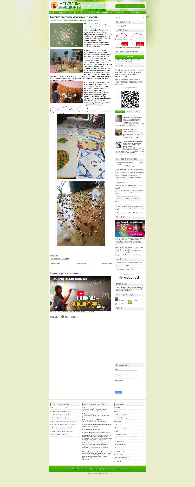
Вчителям (138, 6)
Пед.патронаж (94, 12)
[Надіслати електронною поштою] (51, 256)
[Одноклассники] (65, 258)
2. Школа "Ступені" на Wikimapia (60, 411)
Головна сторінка (81, 263)
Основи (62, 12)
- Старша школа (119, 441)
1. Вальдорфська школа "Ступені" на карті (63, 408)
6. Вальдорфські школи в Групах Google (62, 424)
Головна (53, 12)
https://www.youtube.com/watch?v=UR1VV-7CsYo (79, 311)
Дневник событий (69, 20)
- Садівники (117, 424)
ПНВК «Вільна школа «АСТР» (125, 269)
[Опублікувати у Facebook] (57, 256)
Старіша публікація (107, 263)
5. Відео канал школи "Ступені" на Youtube (63, 421)
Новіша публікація (55, 263)
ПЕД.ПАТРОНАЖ (119, 451)
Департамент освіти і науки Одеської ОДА (129, 262)
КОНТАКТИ (117, 461)
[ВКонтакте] (63, 258)
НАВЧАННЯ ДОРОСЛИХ (121, 458)
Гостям (120, 6)
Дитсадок (73, 12)
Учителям (94, 20)
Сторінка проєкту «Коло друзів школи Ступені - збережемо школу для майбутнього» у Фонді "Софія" (129, 73)
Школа (83, 12)
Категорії (129, 112)
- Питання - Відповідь (120, 418)
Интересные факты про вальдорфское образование (132, 116)
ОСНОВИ (117, 411)
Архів (138, 112)
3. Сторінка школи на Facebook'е (60, 414)
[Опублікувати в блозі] (53, 256)
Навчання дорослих (122, 12)
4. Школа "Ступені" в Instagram (59, 418)
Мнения (76, 20)
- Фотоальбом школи (120, 444)
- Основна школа (119, 438)
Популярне (119, 112)
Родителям (83, 20)
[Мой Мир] (67, 258)
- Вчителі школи (119, 448)
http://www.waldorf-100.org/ (133, 255)
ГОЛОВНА (117, 408)
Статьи (89, 20)
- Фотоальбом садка (120, 428)
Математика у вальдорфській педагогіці (74, 17)
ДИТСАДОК (117, 421)
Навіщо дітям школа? (130, 129)
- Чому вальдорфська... (121, 414)
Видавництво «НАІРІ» (122, 266)
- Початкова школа (120, 434)
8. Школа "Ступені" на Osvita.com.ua (61, 431)
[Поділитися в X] (55, 256)
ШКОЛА (116, 431)
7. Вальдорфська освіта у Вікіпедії (61, 428)
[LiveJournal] (69, 258)
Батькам (129, 6)
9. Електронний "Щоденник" (58, 434)
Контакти (135, 12)
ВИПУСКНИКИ (118, 454)
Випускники (107, 12)
